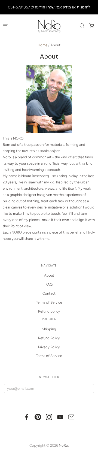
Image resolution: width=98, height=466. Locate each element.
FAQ (49, 284)
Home (42, 45)
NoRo (63, 445)
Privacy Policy (49, 347)
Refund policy (49, 311)
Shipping (49, 329)
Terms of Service (49, 302)
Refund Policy (49, 338)
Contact (49, 293)
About (49, 275)
